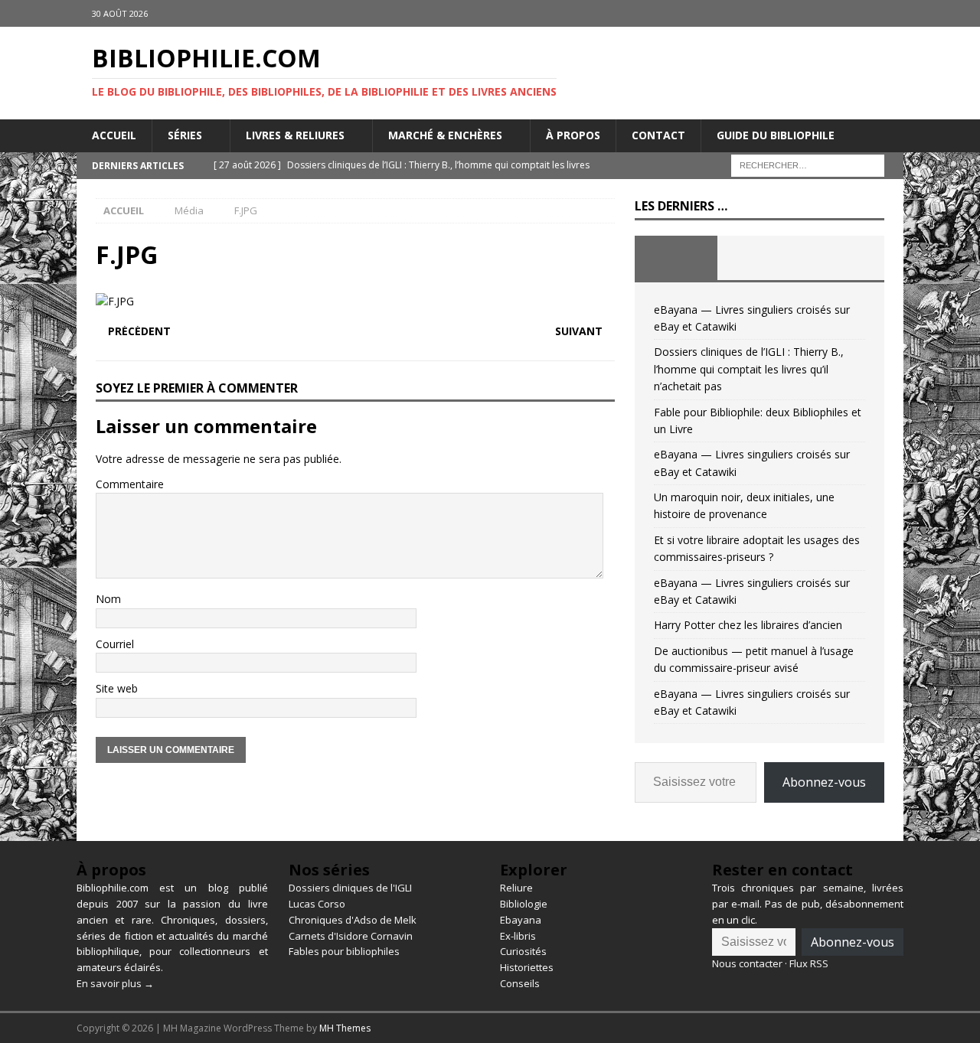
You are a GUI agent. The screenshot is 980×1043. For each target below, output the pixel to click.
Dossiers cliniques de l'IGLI (350, 888)
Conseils (520, 983)
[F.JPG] (115, 301)
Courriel (115, 644)
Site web (117, 688)
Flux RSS (808, 963)
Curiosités (523, 951)
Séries (185, 135)
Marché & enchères (445, 135)
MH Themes (345, 1028)
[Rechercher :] (807, 164)
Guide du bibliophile (776, 135)
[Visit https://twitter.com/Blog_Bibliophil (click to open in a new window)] (890, 13)
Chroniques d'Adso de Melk (352, 920)
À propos (573, 135)
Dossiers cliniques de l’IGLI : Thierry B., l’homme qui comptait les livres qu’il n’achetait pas (749, 368)
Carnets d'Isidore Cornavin (351, 936)
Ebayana (520, 920)
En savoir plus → (115, 983)
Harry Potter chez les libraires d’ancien (748, 625)
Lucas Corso (317, 904)
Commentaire (130, 484)
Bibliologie (523, 904)
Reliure (516, 888)
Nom (108, 599)
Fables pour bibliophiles (344, 951)
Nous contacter (747, 963)
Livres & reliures (295, 135)
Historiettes (527, 967)
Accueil (114, 135)
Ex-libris (518, 936)
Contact (658, 135)
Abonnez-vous (824, 782)
